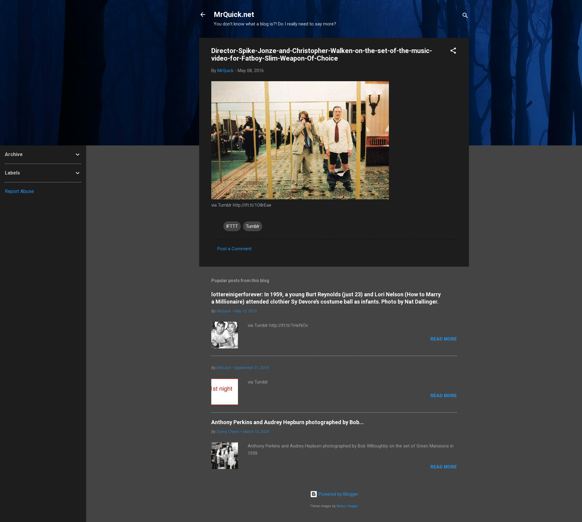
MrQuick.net (234, 14)
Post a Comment (234, 248)
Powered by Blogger (337, 494)
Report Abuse (19, 191)
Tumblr (252, 226)
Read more (443, 339)
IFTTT (232, 226)
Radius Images (347, 506)
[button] (453, 51)
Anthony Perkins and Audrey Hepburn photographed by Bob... (287, 422)
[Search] (465, 16)
